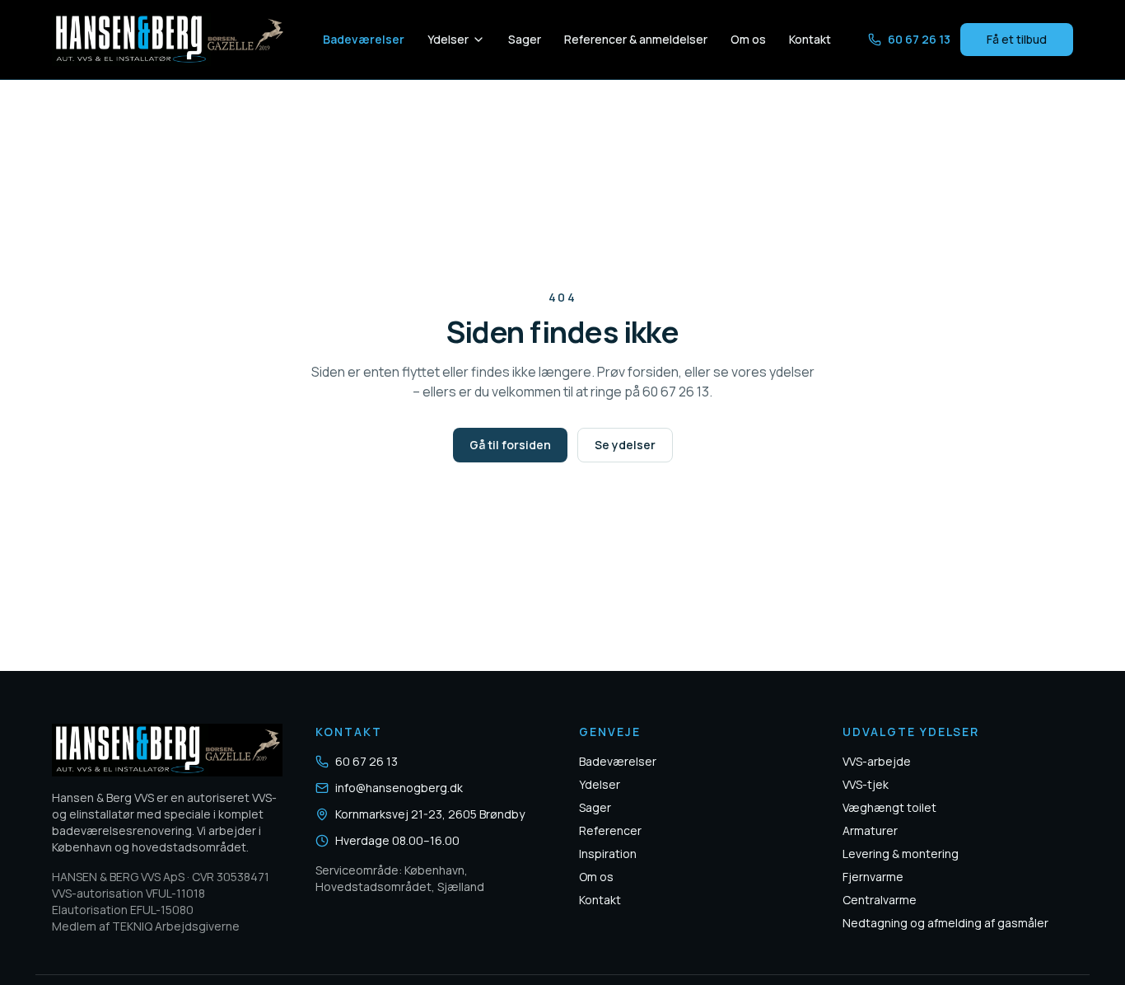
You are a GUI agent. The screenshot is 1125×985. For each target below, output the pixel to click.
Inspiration (608, 853)
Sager (524, 39)
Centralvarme (880, 900)
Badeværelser (363, 39)
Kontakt (810, 39)
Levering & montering (901, 853)
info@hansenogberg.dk (399, 787)
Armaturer (870, 830)
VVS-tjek (866, 784)
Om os (748, 39)
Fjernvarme (873, 876)
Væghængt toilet (889, 807)
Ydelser (448, 39)
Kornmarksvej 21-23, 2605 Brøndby (430, 814)
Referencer (610, 830)
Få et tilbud (1017, 39)
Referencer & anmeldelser (635, 39)
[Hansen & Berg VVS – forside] (169, 39)
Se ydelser (625, 445)
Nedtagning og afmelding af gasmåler (945, 923)
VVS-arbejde (877, 761)
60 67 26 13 (919, 39)
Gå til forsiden (510, 445)
